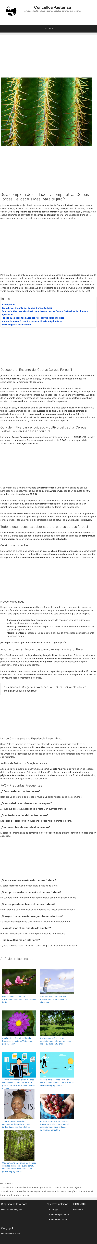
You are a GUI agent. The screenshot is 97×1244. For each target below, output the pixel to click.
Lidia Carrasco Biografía (11, 1209)
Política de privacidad (59, 1214)
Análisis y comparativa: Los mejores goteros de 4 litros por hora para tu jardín (42, 1187)
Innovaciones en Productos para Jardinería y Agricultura (32, 321)
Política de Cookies (58, 1219)
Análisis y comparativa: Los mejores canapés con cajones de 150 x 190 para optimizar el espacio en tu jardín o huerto (18, 1084)
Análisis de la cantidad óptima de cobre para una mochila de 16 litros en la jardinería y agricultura (57, 1083)
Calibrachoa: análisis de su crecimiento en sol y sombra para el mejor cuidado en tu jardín (56, 1041)
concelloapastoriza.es (10, 1233)
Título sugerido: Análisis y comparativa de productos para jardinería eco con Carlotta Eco (16, 1124)
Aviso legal (54, 1209)
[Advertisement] (48, 57)
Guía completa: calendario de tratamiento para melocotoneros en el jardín (19, 999)
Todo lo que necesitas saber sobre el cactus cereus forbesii (33, 318)
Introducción (8, 304)
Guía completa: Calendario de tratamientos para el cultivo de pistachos (53, 999)
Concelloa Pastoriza (52, 7)
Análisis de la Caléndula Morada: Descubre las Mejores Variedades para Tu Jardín (17, 1041)
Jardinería (8, 1183)
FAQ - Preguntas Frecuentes (16, 324)
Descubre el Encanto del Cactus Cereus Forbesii (27, 308)
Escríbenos (78, 1209)
